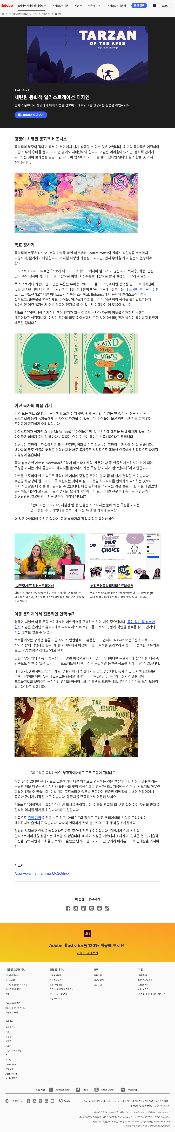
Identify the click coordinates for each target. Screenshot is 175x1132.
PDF (7, 993)
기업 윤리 (9, 1069)
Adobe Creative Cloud (18, 13)
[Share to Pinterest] (91, 908)
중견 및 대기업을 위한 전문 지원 (151, 993)
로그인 (165, 5)
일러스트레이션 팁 (116, 5)
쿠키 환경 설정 (162, 1100)
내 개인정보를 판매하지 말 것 (142, 1105)
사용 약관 (149, 1100)
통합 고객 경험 (56, 984)
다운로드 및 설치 (145, 980)
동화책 (107, 585)
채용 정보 (9, 1036)
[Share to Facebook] (68, 908)
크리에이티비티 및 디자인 (30, 5)
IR (6, 1055)
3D (6, 998)
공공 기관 (98, 984)
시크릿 (20, 585)
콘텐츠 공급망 (56, 980)
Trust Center (10, 1064)
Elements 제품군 (12, 1003)
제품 (77, 5)
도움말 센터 (143, 975)
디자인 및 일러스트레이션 (16, 984)
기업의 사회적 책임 (13, 1050)
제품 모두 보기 (11, 1012)
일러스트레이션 (60, 5)
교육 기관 (98, 975)
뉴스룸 (8, 1045)
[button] (154, 5)
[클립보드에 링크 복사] (107, 908)
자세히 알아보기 (87, 953)
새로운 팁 (46, 13)
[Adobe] (7, 5)
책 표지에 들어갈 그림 (140, 289)
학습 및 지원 (94, 5)
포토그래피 (10, 980)
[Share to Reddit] (99, 908)
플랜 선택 (139, 5)
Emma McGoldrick (55, 873)
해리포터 (96, 585)
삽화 (35, 13)
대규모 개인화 (56, 975)
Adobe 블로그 (11, 1078)
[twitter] (40, 1101)
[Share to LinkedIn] (83, 908)
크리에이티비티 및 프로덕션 (61, 989)
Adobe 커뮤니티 (145, 984)
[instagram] (34, 1101)
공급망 (8, 1059)
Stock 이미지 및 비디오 (15, 1007)
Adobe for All (11, 1073)
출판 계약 (34, 817)
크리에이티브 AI (12, 975)
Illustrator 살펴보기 (31, 115)
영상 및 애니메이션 (13, 989)
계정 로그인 (10, 1027)
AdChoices (165, 1105)
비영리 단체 (99, 980)
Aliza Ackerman (27, 873)
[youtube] (52, 1101)
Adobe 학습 (143, 989)
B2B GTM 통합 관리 (58, 993)
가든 (28, 585)
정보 (7, 1032)
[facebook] (28, 1101)
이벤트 (8, 1041)
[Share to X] (75, 908)
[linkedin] (46, 1101)
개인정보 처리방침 (134, 1100)
